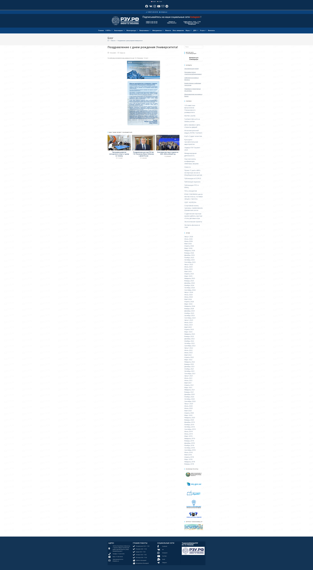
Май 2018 (188, 455)
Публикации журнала (192, 182)
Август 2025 (188, 264)
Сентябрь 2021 (190, 373)
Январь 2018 (189, 464)
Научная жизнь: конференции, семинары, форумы (191, 161)
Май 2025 (188, 271)
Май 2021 (188, 383)
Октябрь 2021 (189, 371)
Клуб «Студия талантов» (193, 136)
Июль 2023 (188, 322)
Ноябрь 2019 (189, 424)
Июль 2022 (188, 350)
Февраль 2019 (189, 438)
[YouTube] (158, 6)
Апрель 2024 (189, 302)
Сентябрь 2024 (190, 290)
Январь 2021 (189, 392)
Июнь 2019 (188, 434)
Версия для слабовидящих (193, 58)
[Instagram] (154, 6)
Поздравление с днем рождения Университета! (130, 40)
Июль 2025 (188, 267)
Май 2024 (188, 299)
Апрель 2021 (189, 385)
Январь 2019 (189, 441)
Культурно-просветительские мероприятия (191, 142)
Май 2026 (188, 244)
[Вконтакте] (150, 6)
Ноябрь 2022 (189, 341)
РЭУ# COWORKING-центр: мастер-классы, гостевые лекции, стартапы (193, 196)
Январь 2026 (189, 253)
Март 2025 (188, 276)
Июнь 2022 (188, 353)
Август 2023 (188, 320)
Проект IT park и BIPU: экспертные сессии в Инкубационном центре (193, 172)
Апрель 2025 (189, 274)
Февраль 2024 (189, 306)
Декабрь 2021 (189, 366)
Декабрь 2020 (189, 394)
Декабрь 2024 (189, 283)
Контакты (211, 30)
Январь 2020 (189, 420)
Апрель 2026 (189, 246)
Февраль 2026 (189, 250)
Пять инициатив (178, 30)
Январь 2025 (189, 281)
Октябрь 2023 (189, 315)
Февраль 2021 (189, 390)
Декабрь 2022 (189, 339)
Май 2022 (188, 355)
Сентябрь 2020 (190, 401)
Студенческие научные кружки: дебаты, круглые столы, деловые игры (193, 216)
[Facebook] (146, 6)
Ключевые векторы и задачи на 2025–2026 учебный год (167, 153)
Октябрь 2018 (189, 448)
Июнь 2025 (188, 269)
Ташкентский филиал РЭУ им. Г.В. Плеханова (190, 544)
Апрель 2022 (189, 357)
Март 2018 (188, 459)
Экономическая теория (191, 69)
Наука (188, 30)
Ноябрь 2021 (189, 369)
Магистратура (131, 30)
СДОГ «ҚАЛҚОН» (190, 202)
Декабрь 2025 (189, 255)
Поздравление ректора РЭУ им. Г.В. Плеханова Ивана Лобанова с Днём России (143, 154)
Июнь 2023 (188, 325)
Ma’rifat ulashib (189, 116)
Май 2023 (188, 327)
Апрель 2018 (189, 457)
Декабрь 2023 (189, 311)
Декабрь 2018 (189, 443)
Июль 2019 (188, 431)
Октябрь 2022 (189, 343)
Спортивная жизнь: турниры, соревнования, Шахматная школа (193, 208)
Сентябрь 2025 (190, 262)
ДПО (194, 30)
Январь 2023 (189, 336)
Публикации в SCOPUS (192, 178)
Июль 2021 (188, 378)
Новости (168, 30)
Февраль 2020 (189, 417)
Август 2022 (188, 348)
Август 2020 (188, 404)
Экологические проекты (193, 222)
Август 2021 (188, 376)
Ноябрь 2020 (189, 397)
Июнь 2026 (188, 241)
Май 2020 (188, 411)
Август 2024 (188, 292)
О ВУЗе (108, 30)
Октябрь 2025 (189, 260)
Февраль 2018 (189, 462)
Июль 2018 (188, 452)
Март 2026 (188, 248)
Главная (101, 30)
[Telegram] (167, 6)
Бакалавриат (118, 30)
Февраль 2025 (189, 278)
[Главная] (108, 40)
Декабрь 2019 (189, 422)
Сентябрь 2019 (190, 429)
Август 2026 (188, 237)
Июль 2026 (188, 239)
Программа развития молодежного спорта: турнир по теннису (119, 154)
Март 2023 (188, 332)
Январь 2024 (189, 309)
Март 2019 (188, 436)
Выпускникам (144, 30)
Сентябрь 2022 (190, 346)
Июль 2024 (188, 295)
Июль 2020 (188, 406)
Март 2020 (188, 415)
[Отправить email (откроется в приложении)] (163, 6)
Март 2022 (188, 360)
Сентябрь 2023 (190, 318)
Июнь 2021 (188, 380)
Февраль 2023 (189, 334)
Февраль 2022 (189, 362)
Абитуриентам (157, 30)
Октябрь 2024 (189, 288)
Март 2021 (188, 387)
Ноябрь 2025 (189, 257)
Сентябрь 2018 (190, 450)
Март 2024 (188, 304)
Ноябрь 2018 (189, 445)
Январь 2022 (189, 364)
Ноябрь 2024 (189, 285)
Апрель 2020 (189, 413)
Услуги (202, 30)
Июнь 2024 (188, 297)
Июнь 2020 (188, 408)
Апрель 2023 (189, 329)
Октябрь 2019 (189, 427)
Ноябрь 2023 (189, 313)
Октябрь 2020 (189, 399)
